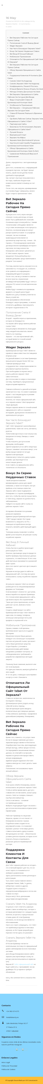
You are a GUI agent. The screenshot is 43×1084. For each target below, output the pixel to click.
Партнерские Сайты (18, 124)
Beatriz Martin (11, 24)
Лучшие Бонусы (16, 132)
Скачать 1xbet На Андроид (21, 81)
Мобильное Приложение (20, 57)
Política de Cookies (8, 1069)
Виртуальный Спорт (18, 135)
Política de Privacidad (9, 1066)
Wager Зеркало (16, 46)
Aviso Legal (6, 1062)
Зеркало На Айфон (17, 138)
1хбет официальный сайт (23, 964)
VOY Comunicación (31, 1080)
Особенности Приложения (21, 105)
